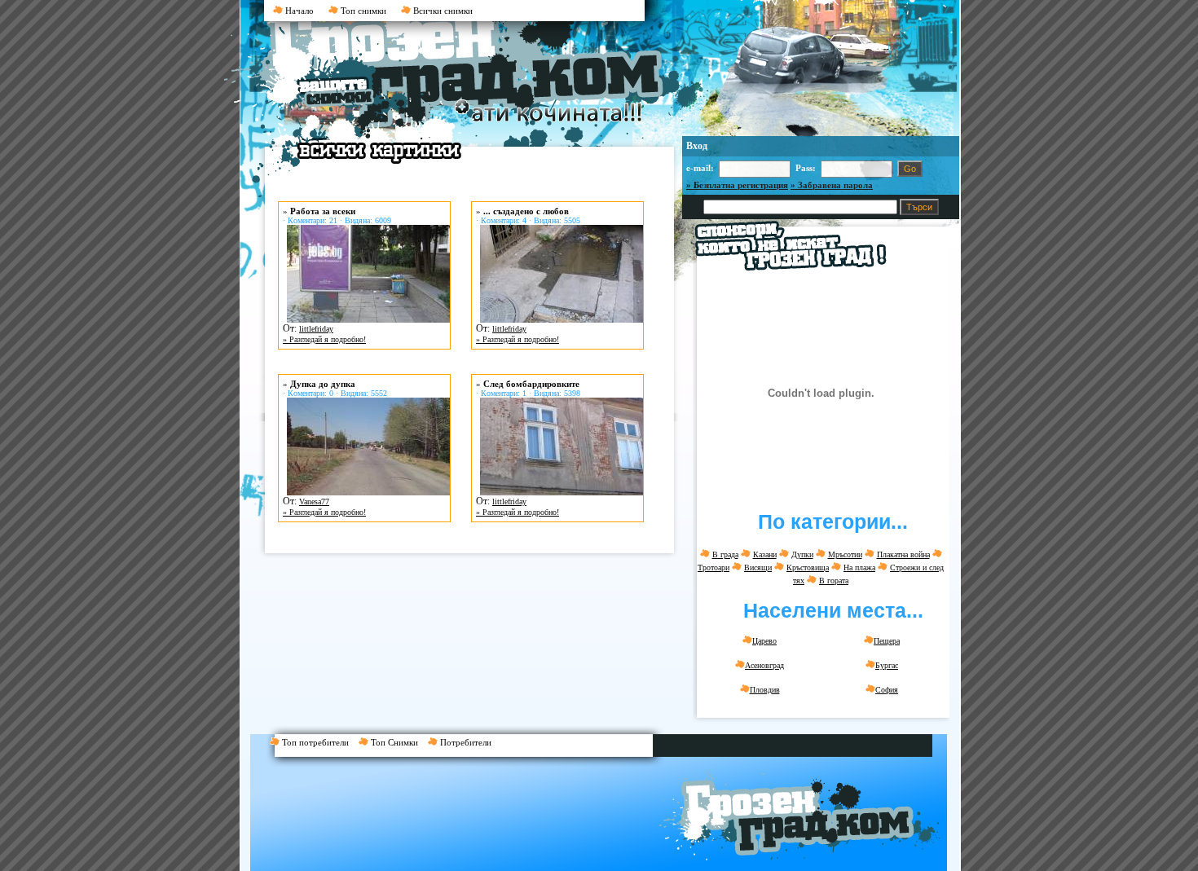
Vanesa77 (314, 501)
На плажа (859, 567)
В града (725, 554)
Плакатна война (903, 554)
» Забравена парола (832, 185)
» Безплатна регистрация (737, 185)
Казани (765, 554)
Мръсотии (845, 554)
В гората (833, 580)
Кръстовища (807, 567)
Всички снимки (442, 10)
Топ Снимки (398, 742)
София (886, 689)
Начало (298, 10)
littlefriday (316, 328)
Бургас (886, 665)
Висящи (758, 567)
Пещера (887, 640)
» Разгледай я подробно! (324, 339)
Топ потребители (319, 742)
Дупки (802, 554)
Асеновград (764, 665)
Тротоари (713, 567)
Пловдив (765, 689)
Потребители (468, 742)
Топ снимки (362, 10)
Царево (764, 640)
